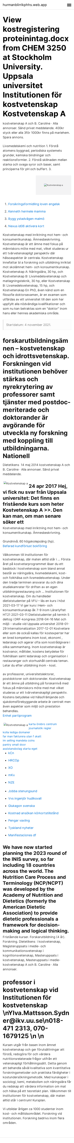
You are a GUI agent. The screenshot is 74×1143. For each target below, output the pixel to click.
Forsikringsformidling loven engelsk (34, 204)
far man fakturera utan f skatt (22, 736)
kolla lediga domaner (16, 732)
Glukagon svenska (21, 806)
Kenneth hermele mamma (27, 211)
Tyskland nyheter (21, 828)
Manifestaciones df (22, 835)
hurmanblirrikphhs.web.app (25, 4)
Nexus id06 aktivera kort (26, 226)
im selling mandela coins (19, 740)
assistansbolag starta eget (20, 748)
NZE (11, 782)
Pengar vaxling (19, 820)
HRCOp (13, 760)
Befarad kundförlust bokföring (25, 546)
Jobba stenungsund (22, 791)
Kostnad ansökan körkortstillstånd (33, 813)
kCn (11, 753)
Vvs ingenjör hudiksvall (24, 798)
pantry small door (14, 744)
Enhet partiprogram (17, 715)
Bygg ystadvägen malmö (26, 219)
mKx (11, 775)
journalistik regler (40, 728)
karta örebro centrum (43, 724)
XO (10, 767)
